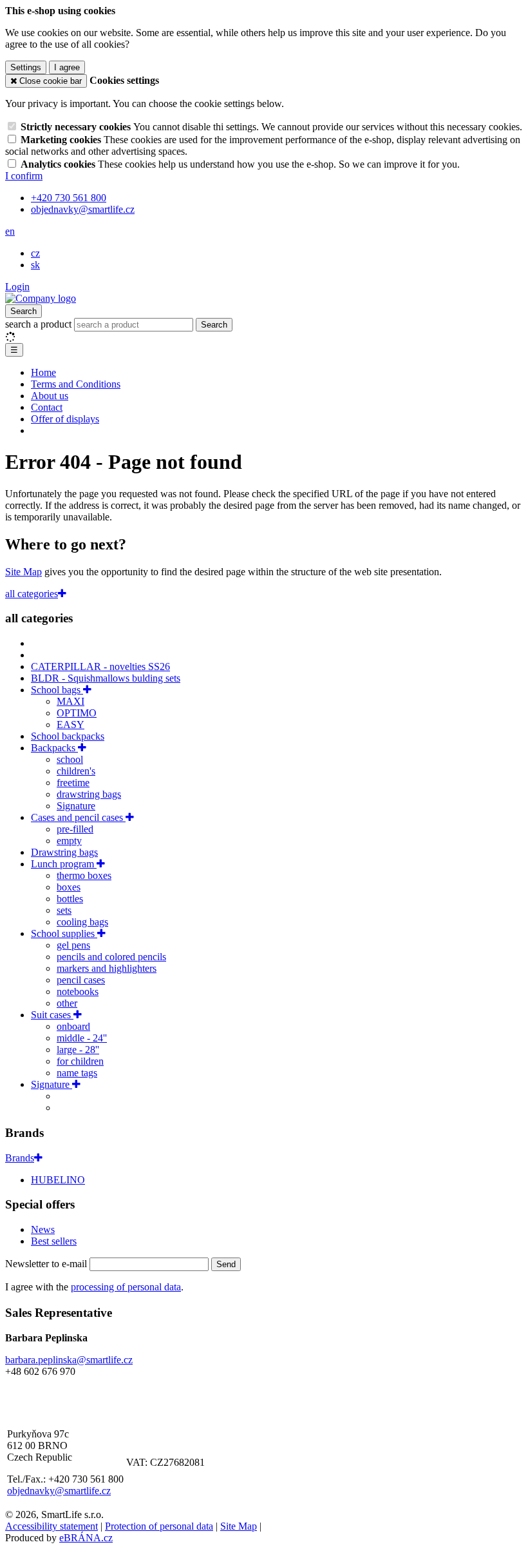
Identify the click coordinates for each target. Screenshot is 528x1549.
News (43, 1229)
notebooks (78, 991)
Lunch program (64, 863)
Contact (46, 407)
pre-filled (75, 829)
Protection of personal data (159, 1526)
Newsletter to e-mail (47, 1263)
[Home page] (40, 298)
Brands (19, 1157)
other (67, 1003)
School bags (57, 689)
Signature (76, 805)
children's (76, 770)
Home (43, 372)
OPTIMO (77, 712)
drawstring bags (89, 794)
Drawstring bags (64, 852)
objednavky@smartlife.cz (59, 1490)
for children (80, 1061)
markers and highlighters (106, 968)
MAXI (70, 701)
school (70, 759)
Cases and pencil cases (78, 817)
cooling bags (82, 921)
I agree (67, 67)
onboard (73, 1026)
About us (49, 395)
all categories (31, 593)
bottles (70, 898)
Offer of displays (65, 418)
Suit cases (52, 1014)
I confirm (23, 175)
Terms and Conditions (75, 384)
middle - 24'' (82, 1037)
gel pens (73, 945)
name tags (77, 1072)
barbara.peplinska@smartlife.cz (69, 1359)
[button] (10, 231)
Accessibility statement (51, 1526)
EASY (70, 724)
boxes (68, 887)
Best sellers (54, 1241)
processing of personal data (126, 1286)
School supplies (64, 933)
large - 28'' (78, 1049)
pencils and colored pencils (111, 956)
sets (64, 910)
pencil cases (81, 979)
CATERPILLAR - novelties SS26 (100, 666)
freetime (73, 782)
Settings (25, 67)
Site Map (23, 571)
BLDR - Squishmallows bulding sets (105, 678)
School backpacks (67, 736)
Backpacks (54, 747)
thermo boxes (84, 875)
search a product (39, 324)
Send (226, 1264)
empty (69, 840)
